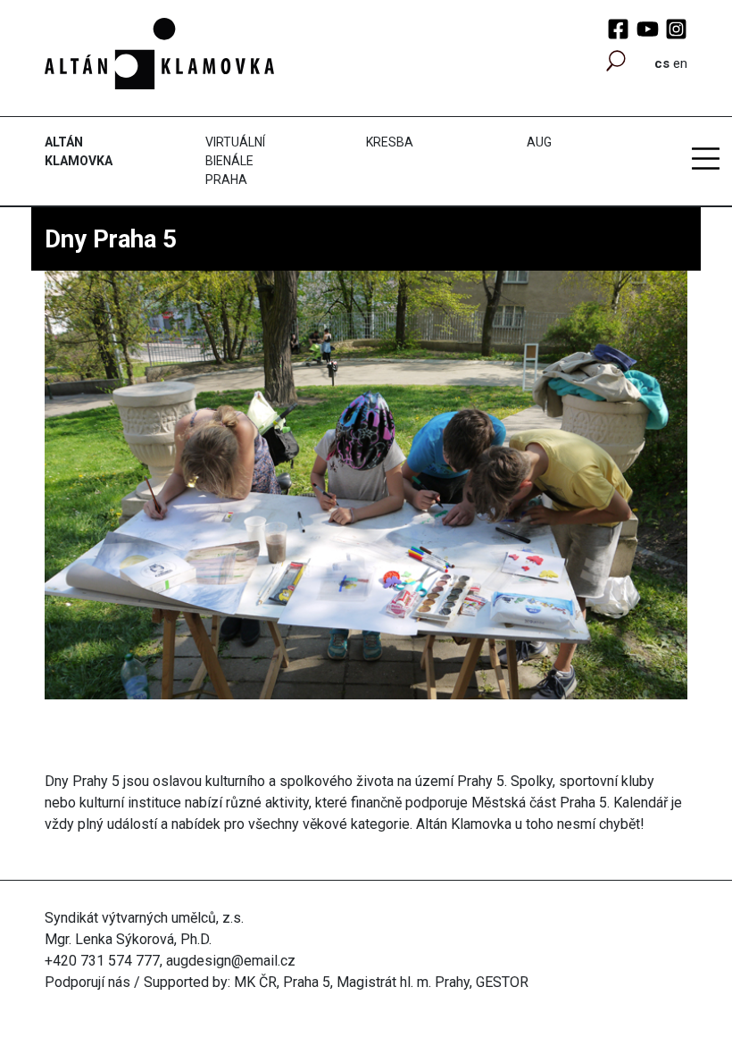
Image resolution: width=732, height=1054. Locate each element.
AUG (539, 142)
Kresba (389, 142)
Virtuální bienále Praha (235, 161)
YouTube (647, 29)
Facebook (618, 29)
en (680, 63)
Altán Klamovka (78, 151)
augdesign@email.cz (230, 960)
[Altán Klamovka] (159, 53)
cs (662, 63)
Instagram (676, 29)
